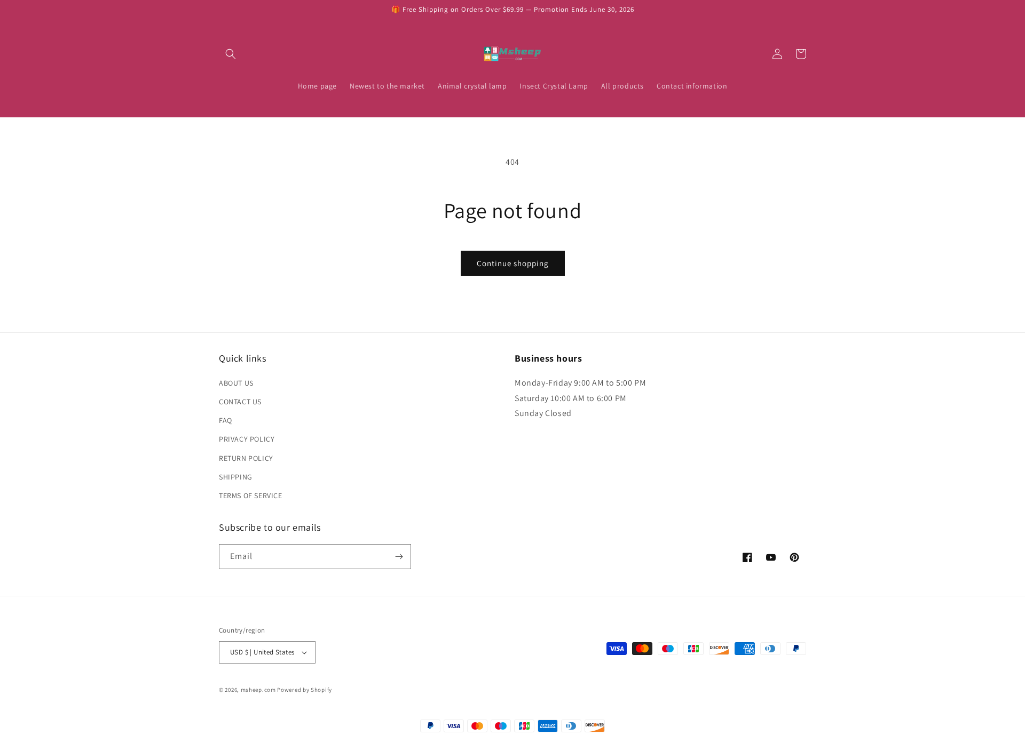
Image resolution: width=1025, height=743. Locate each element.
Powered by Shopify (304, 689)
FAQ (225, 420)
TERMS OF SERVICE (250, 495)
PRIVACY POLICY (246, 439)
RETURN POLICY (246, 458)
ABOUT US (236, 383)
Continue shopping (513, 263)
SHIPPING (236, 477)
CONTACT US (240, 401)
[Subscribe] (399, 556)
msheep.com (258, 689)
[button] (230, 54)
